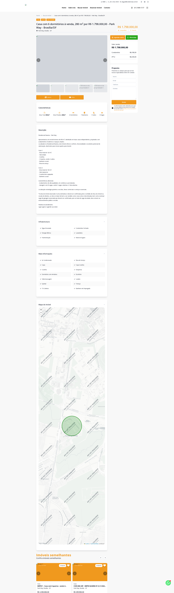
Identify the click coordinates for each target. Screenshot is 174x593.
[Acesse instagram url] (148, 2)
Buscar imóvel (83, 8)
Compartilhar (123, 30)
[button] (38, 60)
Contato (107, 8)
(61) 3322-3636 (114, 2)
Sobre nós (71, 8)
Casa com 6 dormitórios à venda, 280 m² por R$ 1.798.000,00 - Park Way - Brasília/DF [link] (79, 15)
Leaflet (87, 543)
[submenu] (147, 7)
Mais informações (45, 254)
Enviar (124, 102)
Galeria (49, 97)
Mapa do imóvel (45, 305)
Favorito (134, 30)
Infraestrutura (44, 222)
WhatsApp (133, 37)
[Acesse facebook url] (141, 2)
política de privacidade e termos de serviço (125, 109)
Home (64, 8)
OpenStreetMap (95, 543)
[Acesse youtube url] (145, 2)
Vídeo (73, 97)
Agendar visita (119, 37)
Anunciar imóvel (96, 8)
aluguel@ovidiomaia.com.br (130, 2)
